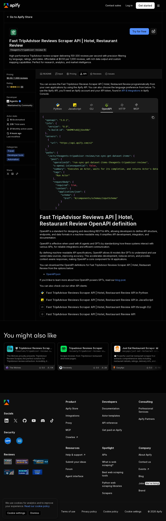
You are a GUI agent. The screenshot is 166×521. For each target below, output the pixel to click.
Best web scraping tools (112, 474)
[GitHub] (24, 420)
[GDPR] (8, 441)
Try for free (139, 31)
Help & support (74, 454)
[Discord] (42, 420)
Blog (141, 476)
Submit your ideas (76, 461)
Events (142, 469)
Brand (142, 490)
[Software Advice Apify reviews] (22, 461)
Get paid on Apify (112, 430)
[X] (15, 420)
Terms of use (68, 511)
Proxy (69, 422)
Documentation (110, 408)
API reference (110, 422)
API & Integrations (131, 90)
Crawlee (70, 437)
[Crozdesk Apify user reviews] (37, 472)
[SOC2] (19, 441)
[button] (77, 402)
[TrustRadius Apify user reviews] (23, 472)
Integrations (72, 415)
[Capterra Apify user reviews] (40, 461)
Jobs (149, 483)
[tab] (45, 73)
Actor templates (111, 415)
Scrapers (107, 493)
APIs (104, 454)
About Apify (145, 454)
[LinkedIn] (6, 420)
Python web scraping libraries (112, 484)
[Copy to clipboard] (153, 117)
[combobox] (153, 31)
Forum (69, 469)
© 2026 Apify (155, 511)
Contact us (145, 461)
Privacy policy (89, 511)
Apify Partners (147, 419)
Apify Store (72, 408)
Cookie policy (110, 511)
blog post (120, 280)
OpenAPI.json (53, 274)
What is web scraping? (109, 463)
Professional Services (146, 410)
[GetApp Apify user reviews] (8, 461)
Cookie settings (133, 511)
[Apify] (12, 5)
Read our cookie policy (37, 506)
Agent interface (74, 476)
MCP (68, 430)
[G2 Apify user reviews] (9, 472)
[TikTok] (51, 420)
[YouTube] (33, 420)
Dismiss (34, 513)
